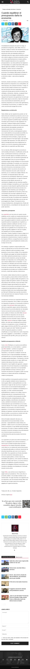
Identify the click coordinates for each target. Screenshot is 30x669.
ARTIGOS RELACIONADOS (8, 557)
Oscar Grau (5, 20)
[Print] (16, 23)
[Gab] (3, 659)
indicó (6, 345)
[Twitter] (2, 23)
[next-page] (5, 604)
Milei (5, 348)
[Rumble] (15, 659)
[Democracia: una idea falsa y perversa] (5, 569)
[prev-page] (2, 604)
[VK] (13, 23)
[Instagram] (11, 659)
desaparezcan (5, 445)
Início (2, 5)
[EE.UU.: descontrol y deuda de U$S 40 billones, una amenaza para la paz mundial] (5, 576)
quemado (11, 305)
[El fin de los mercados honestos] (5, 583)
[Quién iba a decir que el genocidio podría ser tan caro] (5, 562)
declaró (25, 313)
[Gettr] (19, 23)
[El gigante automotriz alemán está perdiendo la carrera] (5, 590)
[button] (2, 2)
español (6, 5)
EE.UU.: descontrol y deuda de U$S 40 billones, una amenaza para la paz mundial (17, 576)
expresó (9, 320)
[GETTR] (7, 659)
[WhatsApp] (6, 23)
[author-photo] (15, 531)
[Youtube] (26, 659)
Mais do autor (19, 557)
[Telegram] (9, 23)
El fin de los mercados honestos (18, 582)
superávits (6, 214)
